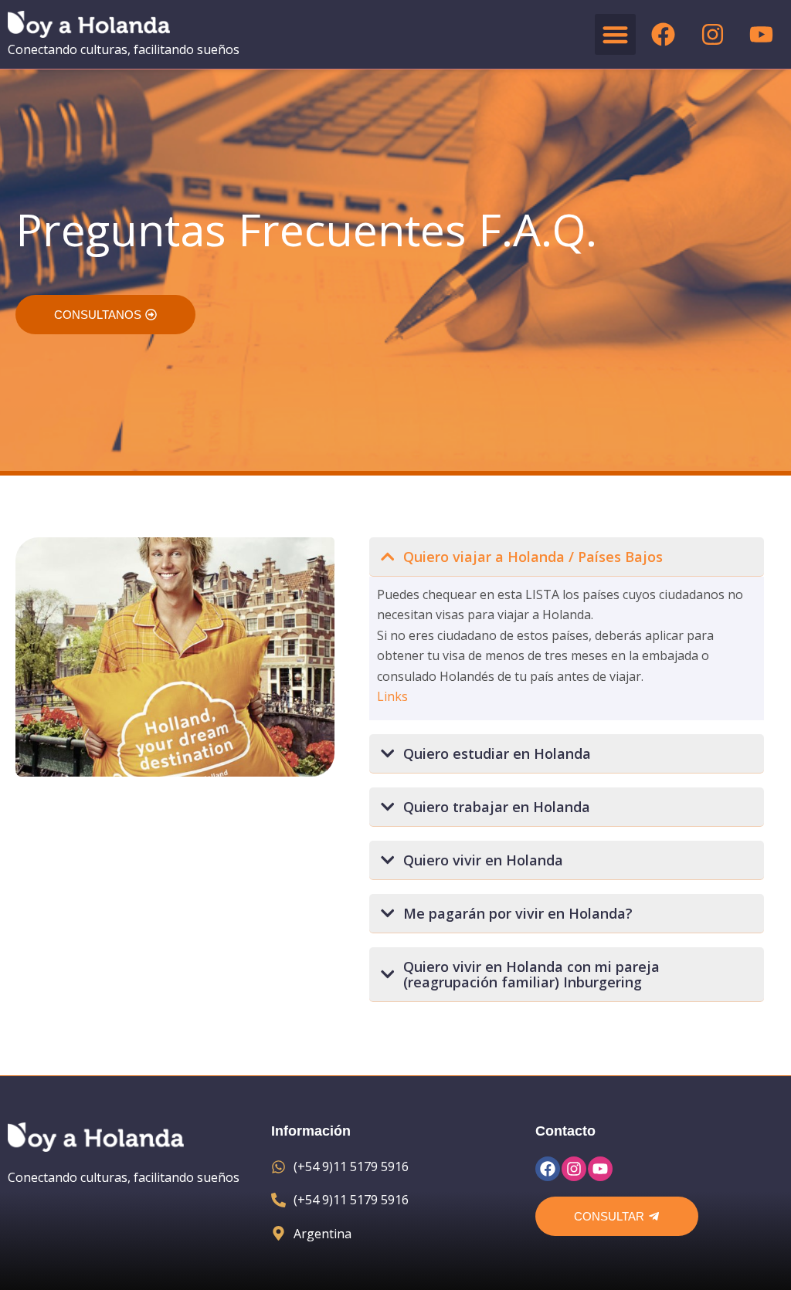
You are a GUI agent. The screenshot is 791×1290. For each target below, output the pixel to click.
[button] (615, 34)
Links (392, 696)
